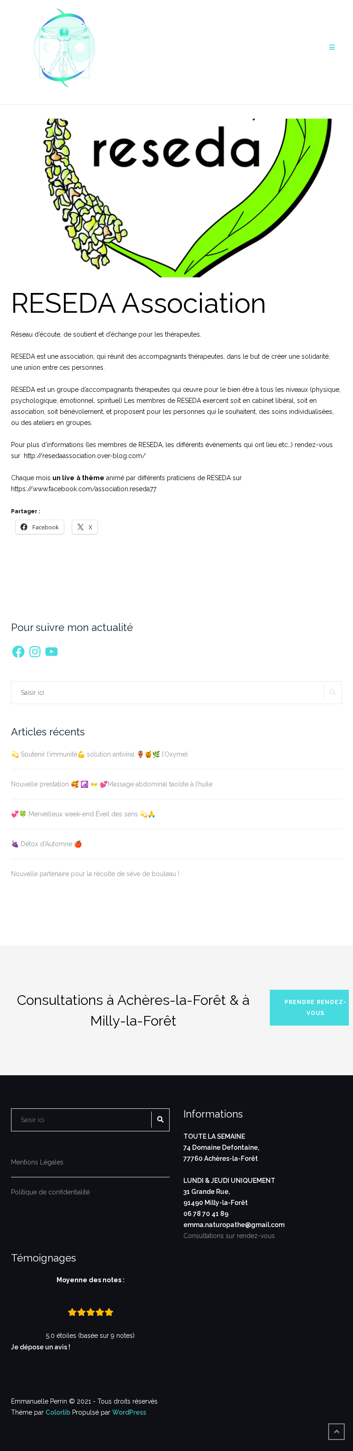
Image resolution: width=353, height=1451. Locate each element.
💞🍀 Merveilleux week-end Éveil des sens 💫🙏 (83, 814)
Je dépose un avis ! (41, 1347)
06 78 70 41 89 (205, 1213)
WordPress (129, 1412)
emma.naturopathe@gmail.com (234, 1224)
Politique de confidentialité (50, 1192)
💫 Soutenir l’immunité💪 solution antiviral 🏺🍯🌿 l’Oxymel (99, 754)
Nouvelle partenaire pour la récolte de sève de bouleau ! (95, 873)
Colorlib (58, 1412)
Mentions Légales (37, 1162)
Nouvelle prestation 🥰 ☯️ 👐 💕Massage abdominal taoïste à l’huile (111, 784)
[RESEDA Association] (176, 202)
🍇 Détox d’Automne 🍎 (46, 844)
